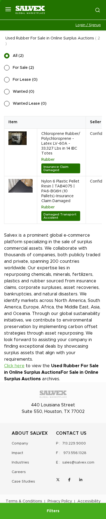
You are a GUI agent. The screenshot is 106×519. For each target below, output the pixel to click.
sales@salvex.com (78, 462)
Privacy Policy (60, 501)
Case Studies (23, 481)
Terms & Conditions (24, 501)
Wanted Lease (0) (29, 104)
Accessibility (89, 501)
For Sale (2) (23, 68)
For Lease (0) (25, 80)
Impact (17, 453)
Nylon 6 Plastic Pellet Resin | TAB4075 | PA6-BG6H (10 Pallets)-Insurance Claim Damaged (60, 191)
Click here (14, 366)
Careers (19, 472)
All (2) (18, 56)
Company (20, 443)
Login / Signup (88, 25)
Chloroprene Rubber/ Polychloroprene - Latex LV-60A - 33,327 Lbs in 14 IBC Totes (60, 143)
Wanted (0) (23, 92)
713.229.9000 (74, 443)
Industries (20, 462)
